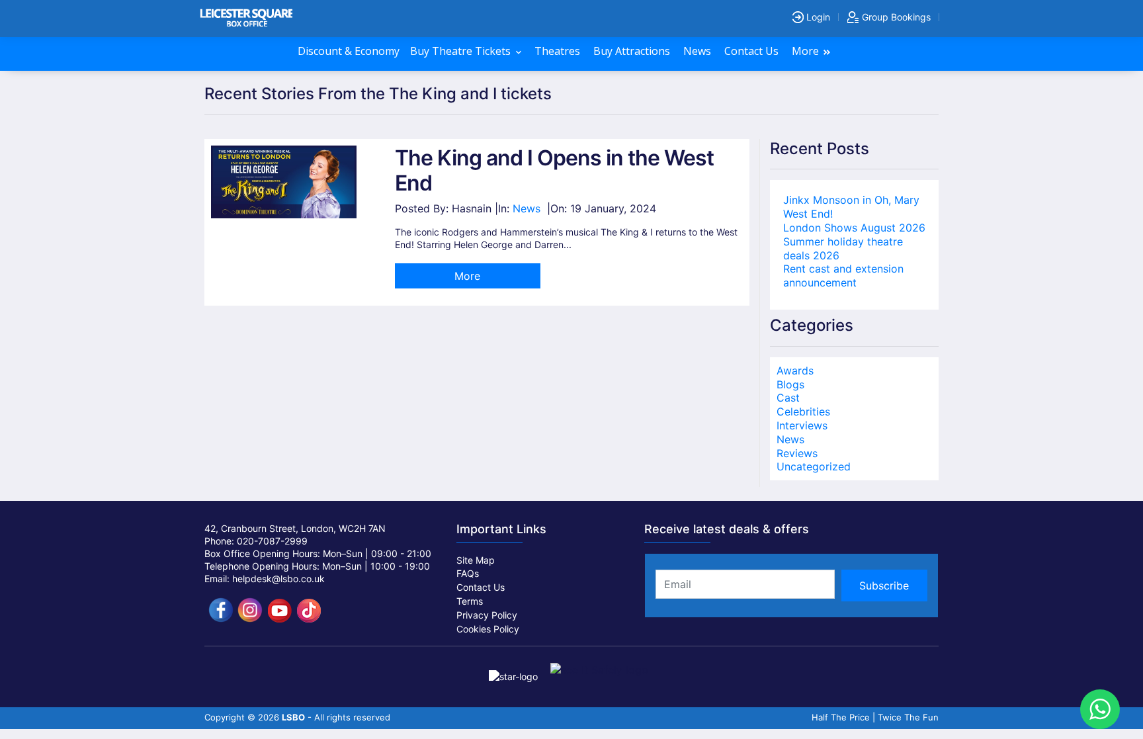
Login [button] (817, 16)
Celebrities (803, 411)
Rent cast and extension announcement (843, 275)
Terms (469, 601)
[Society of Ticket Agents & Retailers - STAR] (514, 669)
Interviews (802, 425)
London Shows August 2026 (854, 227)
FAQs (467, 573)
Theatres (558, 51)
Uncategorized (814, 466)
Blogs (790, 384)
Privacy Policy (486, 615)
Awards (795, 370)
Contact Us (752, 51)
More (807, 51)
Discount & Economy (349, 51)
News (698, 51)
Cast (788, 397)
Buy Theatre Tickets (461, 51)
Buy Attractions (633, 51)
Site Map (475, 560)
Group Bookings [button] (895, 16)
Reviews (797, 453)
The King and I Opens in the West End (554, 170)
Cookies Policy (487, 628)
